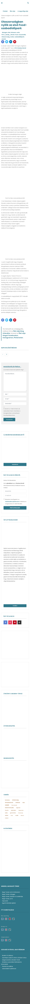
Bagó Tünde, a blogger (8, 894)
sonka (12, 37)
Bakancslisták (21, 839)
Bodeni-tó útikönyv (7, 955)
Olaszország (6, 37)
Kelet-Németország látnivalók (11, 848)
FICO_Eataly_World (8, 35)
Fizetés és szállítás (7, 966)
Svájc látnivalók (8, 866)
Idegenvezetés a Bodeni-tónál (11, 960)
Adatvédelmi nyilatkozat (9, 968)
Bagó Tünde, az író (7, 898)
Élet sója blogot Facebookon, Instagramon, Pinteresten (14, 335)
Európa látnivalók (10, 841)
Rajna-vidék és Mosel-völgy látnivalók (12, 863)
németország (15, 800)
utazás (4, 39)
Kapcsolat (5, 901)
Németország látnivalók (11, 858)
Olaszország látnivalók (9, 861)
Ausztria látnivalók (20, 833)
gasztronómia (13, 812)
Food (16, 35)
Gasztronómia (21, 843)
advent (6, 815)
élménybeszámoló (9, 802)
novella (16, 815)
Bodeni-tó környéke (9, 807)
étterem (13, 32)
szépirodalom (13, 810)
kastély (6, 812)
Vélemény (16, 866)
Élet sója (12, 11)
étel (9, 32)
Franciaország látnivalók (10, 843)
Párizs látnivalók (14, 805)
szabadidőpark (19, 37)
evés (18, 32)
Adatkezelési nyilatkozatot (12, 501)
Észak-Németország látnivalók (11, 868)
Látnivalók (8, 851)
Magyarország (21, 810)
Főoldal (5, 11)
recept (12, 815)
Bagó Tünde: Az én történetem (11, 892)
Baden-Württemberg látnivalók (12, 836)
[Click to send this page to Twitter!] (6, 41)
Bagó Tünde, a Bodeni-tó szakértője (12, 896)
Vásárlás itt (15, 464)
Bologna (4, 32)
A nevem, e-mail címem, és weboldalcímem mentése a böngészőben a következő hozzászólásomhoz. (11, 412)
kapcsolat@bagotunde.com (16, 995)
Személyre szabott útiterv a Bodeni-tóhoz (14, 957)
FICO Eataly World (20, 48)
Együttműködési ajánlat (9, 903)
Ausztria (6, 810)
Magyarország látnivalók (11, 853)
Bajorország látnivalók (10, 839)
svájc (23, 802)
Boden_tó (22, 815)
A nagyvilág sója (23, 11)
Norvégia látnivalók (9, 856)
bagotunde (18, 807)
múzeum (6, 818)
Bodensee (18, 802)
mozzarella (22, 35)
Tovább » (15, 606)
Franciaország (20, 812)
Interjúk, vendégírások (10, 846)
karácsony (7, 800)
